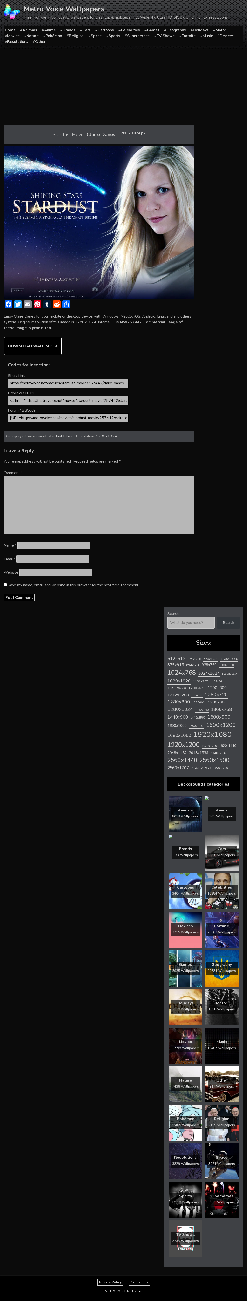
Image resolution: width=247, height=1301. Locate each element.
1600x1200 (221, 725)
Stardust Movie (61, 436)
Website (11, 572)
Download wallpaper (32, 346)
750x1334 (229, 659)
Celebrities (130, 30)
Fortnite (189, 36)
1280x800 (178, 702)
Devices (227, 36)
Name (10, 545)
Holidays (201, 30)
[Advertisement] (123, 85)
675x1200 (194, 659)
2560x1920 (201, 768)
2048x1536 (198, 753)
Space (96, 36)
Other (40, 41)
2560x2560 (221, 768)
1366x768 (221, 709)
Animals (29, 30)
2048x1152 (177, 752)
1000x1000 (226, 665)
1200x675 (197, 688)
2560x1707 (178, 768)
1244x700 (197, 695)
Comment (13, 473)
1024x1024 (209, 673)
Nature (33, 36)
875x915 (175, 665)
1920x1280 (209, 746)
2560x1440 (182, 760)
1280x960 (217, 702)
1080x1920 (179, 681)
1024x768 (181, 672)
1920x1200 (183, 745)
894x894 (192, 665)
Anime (50, 30)
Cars (86, 30)
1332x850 (202, 710)
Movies (13, 36)
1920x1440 (227, 745)
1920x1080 (212, 734)
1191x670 (176, 688)
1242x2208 (178, 695)
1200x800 (217, 688)
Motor (221, 30)
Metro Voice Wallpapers (64, 9)
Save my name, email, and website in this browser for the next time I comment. (73, 585)
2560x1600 (214, 760)
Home (10, 30)
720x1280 (210, 659)
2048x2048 (218, 753)
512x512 (176, 658)
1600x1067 (196, 726)
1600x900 (218, 717)
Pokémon (54, 36)
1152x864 (217, 681)
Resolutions (17, 41)
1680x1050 (179, 735)
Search (173, 613)
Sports (114, 36)
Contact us (139, 1282)
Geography (176, 30)
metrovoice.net (119, 1291)
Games (153, 30)
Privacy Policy (110, 1282)
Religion (76, 36)
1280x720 (216, 694)
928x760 (209, 664)
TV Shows (166, 36)
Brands (69, 30)
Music (208, 36)
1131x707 (200, 681)
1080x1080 (229, 674)
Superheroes (138, 36)
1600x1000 (177, 725)
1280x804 (199, 702)
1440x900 (177, 717)
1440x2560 (197, 718)
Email (9, 559)
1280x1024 (106, 436)
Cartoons (106, 30)
